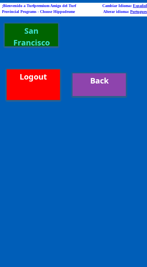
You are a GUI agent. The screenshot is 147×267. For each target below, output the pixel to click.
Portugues (138, 11)
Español (140, 6)
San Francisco (31, 36)
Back (99, 80)
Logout (33, 76)
